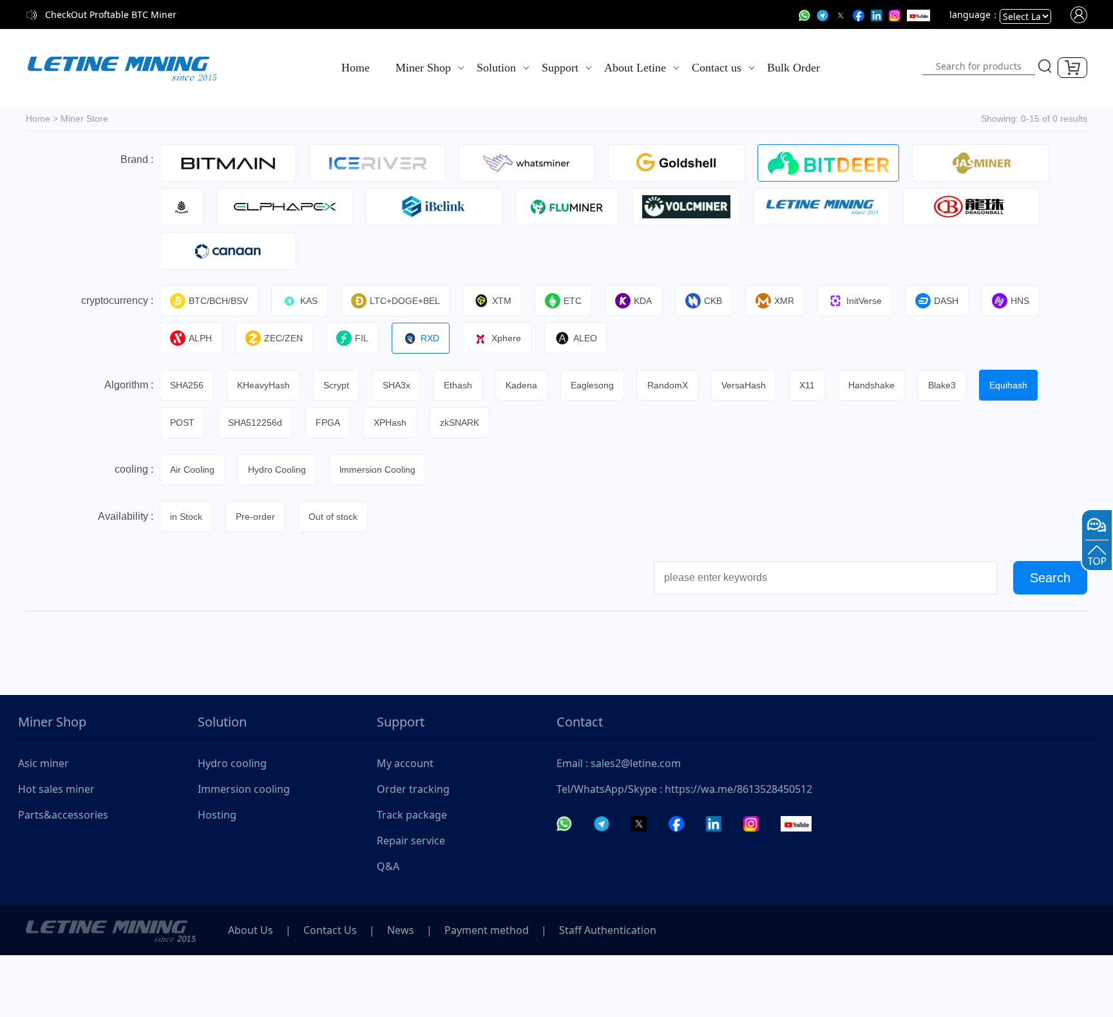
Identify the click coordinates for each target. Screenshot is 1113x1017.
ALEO (585, 338)
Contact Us (330, 930)
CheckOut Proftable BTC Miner (110, 14)
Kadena (521, 385)
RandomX (667, 385)
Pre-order (255, 516)
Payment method (486, 930)
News (400, 930)
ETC (573, 301)
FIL (361, 338)
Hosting (217, 815)
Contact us (716, 67)
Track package (412, 815)
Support (560, 67)
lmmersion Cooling (377, 469)
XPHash (390, 422)
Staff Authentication (607, 930)
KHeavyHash (263, 385)
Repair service (411, 840)
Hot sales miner (56, 789)
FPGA (328, 422)
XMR (784, 301)
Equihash (1008, 385)
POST (182, 422)
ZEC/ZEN (283, 338)
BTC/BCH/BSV (218, 301)
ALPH (200, 338)
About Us (250, 930)
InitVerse (864, 301)
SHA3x (396, 385)
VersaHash (743, 385)
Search (1050, 578)
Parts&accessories (63, 815)
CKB (713, 301)
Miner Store (84, 118)
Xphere (506, 338)
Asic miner (43, 763)
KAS (309, 301)
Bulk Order (793, 67)
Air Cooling (192, 469)
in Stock (186, 516)
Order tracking (413, 789)
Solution (496, 67)
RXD (430, 338)
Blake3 (942, 385)
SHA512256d (255, 422)
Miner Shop (423, 67)
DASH (946, 301)
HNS (1020, 301)
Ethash (458, 385)
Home (355, 67)
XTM (501, 301)
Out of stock (333, 516)
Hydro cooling (232, 763)
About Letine (635, 67)
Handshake (871, 385)
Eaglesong (592, 385)
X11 (807, 385)
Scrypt (336, 385)
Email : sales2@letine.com (618, 763)
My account (405, 763)
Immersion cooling (244, 789)
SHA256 (187, 385)
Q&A (388, 866)
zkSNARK (459, 422)
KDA (643, 301)
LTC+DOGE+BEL (405, 301)
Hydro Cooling (277, 469)
